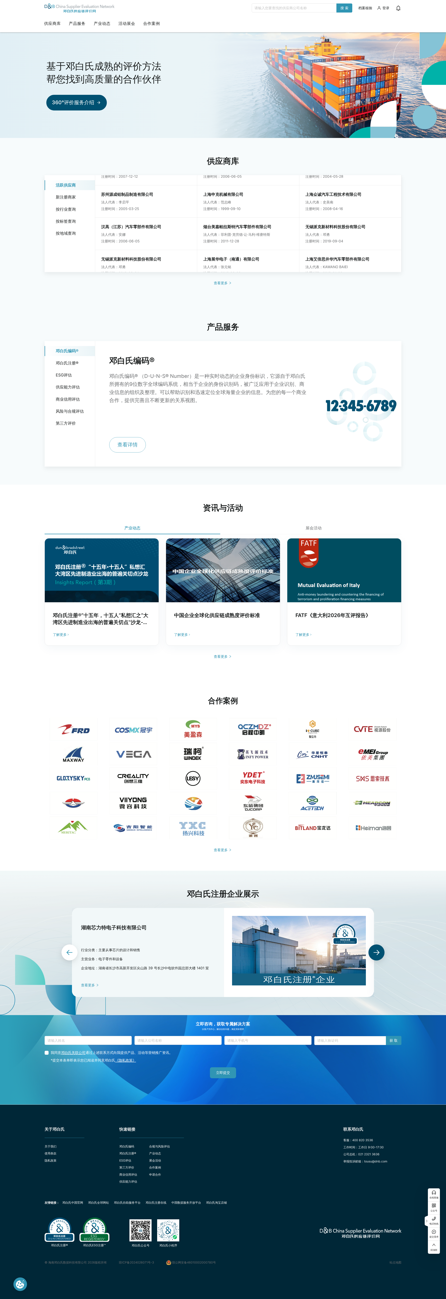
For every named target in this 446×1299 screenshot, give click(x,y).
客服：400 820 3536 (358, 1140)
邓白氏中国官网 (72, 1202)
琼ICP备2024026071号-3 (136, 1262)
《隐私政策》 (125, 1060)
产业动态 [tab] (132, 528)
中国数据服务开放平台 (186, 1202)
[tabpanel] (223, 592)
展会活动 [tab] (314, 528)
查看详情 (127, 444)
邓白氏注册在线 (156, 1202)
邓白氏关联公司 (73, 1052)
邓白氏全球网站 (98, 1202)
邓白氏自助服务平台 (127, 1202)
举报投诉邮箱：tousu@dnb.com (365, 1161)
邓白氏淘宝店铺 (216, 1202)
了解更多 (60, 634)
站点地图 (395, 1262)
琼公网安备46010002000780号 (194, 1262)
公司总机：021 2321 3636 (361, 1154)
